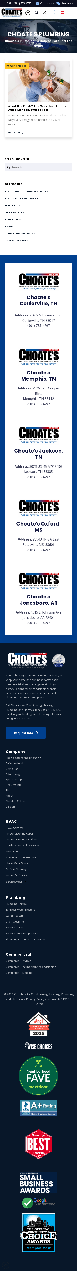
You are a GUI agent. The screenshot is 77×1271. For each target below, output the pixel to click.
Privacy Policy (35, 999)
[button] (64, 3)
